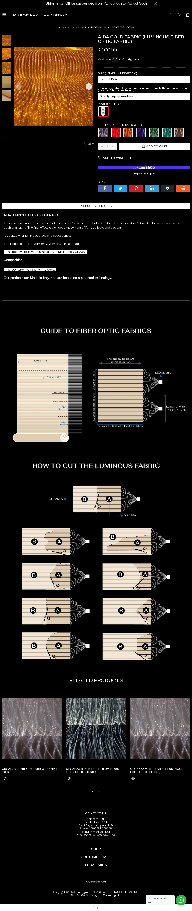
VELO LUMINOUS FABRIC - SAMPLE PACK (95, 769)
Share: (102, 182)
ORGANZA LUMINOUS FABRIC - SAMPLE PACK (158, 770)
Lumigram (40, 14)
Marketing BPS (113, 895)
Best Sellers (73, 27)
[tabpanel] (32, 739)
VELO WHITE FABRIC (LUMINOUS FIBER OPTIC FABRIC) (30, 770)
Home (61, 27)
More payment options (144, 173)
